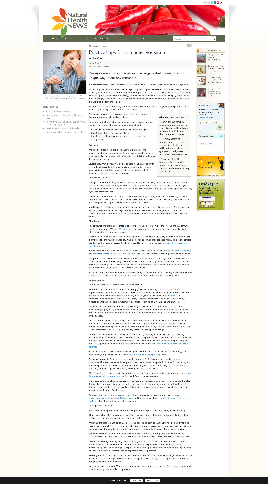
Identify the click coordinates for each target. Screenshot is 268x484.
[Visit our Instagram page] (221, 2)
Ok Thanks (136, 481)
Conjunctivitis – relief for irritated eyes (64, 128)
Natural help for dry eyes (58, 111)
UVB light (122, 229)
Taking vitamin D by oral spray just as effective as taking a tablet (215, 92)
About (140, 39)
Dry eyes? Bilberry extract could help (64, 132)
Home (55, 39)
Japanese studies (167, 323)
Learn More (123, 39)
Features (103, 46)
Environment (102, 39)
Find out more (152, 481)
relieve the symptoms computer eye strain (147, 354)
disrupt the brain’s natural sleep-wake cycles (114, 253)
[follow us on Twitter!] (212, 2)
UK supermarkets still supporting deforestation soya (215, 57)
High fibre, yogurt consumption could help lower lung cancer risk (216, 80)
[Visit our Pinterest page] (218, 2)
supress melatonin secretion (177, 250)
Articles (82, 39)
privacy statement (206, 117)
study (172, 295)
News (68, 39)
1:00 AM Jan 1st (205, 144)
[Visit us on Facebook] (215, 2)
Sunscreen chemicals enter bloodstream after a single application (216, 68)
